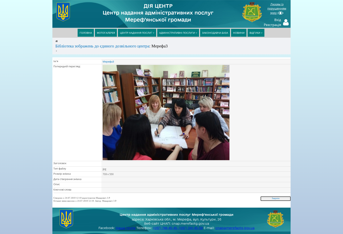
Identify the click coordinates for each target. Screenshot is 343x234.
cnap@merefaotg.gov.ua (234, 228)
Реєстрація (272, 24)
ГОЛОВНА (86, 33)
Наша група (125, 228)
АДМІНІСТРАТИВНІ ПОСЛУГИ (177, 33)
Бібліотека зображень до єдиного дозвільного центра (102, 46)
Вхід (277, 19)
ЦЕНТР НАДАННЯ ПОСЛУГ (136, 33)
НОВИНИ (239, 33)
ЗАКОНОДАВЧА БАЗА (215, 33)
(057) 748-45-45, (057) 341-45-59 (178, 228)
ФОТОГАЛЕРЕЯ (106, 33)
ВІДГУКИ (255, 33)
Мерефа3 (108, 61)
